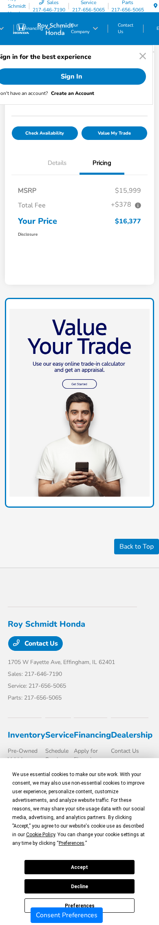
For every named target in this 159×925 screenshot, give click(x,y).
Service (59, 734)
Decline (79, 886)
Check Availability (44, 133)
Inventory (26, 734)
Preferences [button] (71, 843)
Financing (92, 734)
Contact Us (40, 643)
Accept (79, 867)
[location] (155, 6)
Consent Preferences (66, 915)
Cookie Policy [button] (40, 834)
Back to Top (136, 546)
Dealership (131, 734)
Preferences (80, 906)
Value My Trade (114, 133)
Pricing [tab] (102, 163)
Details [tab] (57, 163)
